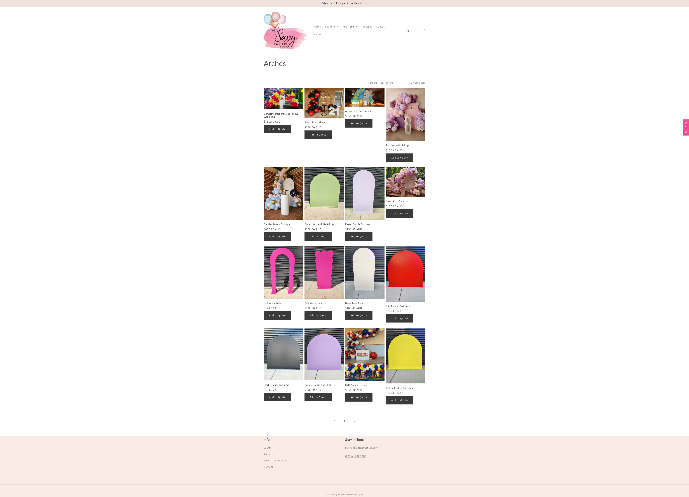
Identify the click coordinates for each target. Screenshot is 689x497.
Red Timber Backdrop (398, 306)
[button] (331, 26)
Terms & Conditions (275, 460)
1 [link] (335, 421)
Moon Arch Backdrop (397, 201)
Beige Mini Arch (354, 303)
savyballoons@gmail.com (361, 448)
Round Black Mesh (314, 122)
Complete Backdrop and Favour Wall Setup (281, 115)
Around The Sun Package (359, 111)
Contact (268, 466)
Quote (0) (686, 127)
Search (268, 447)
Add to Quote (277, 129)
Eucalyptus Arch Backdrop (319, 224)
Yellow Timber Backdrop (399, 387)
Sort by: (372, 82)
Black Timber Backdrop (276, 384)
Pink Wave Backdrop (397, 145)
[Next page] (354, 421)
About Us (269, 454)
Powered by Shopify (354, 494)
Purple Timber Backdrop (317, 384)
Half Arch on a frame (356, 385)
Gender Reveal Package (277, 224)
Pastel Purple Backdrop (358, 224)
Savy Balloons (339, 494)
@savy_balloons (355, 456)
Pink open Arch (272, 303)
